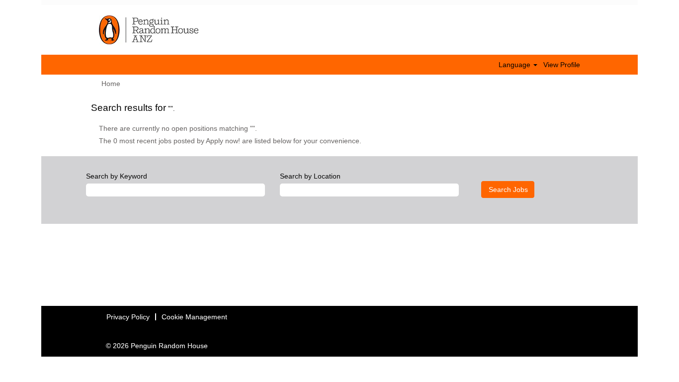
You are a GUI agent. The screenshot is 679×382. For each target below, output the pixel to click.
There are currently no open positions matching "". (178, 128)
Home (110, 84)
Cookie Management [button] (194, 317)
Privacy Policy (128, 317)
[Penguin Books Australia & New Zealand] (148, 30)
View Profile (561, 65)
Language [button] (515, 65)
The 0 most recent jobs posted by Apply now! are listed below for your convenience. (230, 141)
